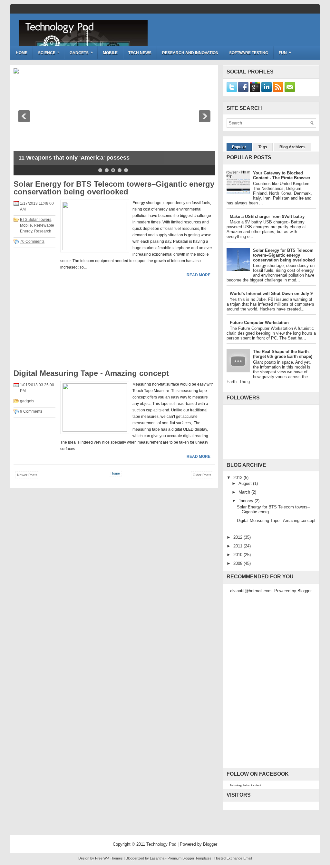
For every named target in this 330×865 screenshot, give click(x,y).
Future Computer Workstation (259, 322)
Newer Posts (27, 475)
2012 (238, 537)
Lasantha (157, 858)
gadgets (27, 401)
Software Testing (248, 53)
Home (21, 53)
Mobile (110, 53)
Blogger (304, 590)
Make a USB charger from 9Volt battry (267, 216)
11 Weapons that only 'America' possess (74, 157)
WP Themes (113, 858)
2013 (238, 477)
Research (42, 231)
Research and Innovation (190, 53)
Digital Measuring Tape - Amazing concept (91, 373)
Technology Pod (59, 27)
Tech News (139, 53)
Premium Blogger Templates (189, 858)
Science (49, 52)
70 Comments (32, 241)
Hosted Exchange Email (233, 858)
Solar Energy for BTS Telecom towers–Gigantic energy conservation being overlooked (114, 188)
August (245, 483)
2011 (238, 546)
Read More (198, 275)
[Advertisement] (62, 328)
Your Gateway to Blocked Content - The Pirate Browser (281, 175)
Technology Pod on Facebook (245, 785)
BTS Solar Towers (35, 219)
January (246, 500)
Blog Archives (292, 147)
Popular (239, 147)
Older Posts (202, 475)
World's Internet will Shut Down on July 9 (271, 293)
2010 (238, 554)
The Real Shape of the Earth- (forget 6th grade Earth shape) (282, 354)
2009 (238, 563)
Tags (262, 147)
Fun (285, 52)
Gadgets (81, 52)
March (244, 492)
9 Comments (31, 411)
